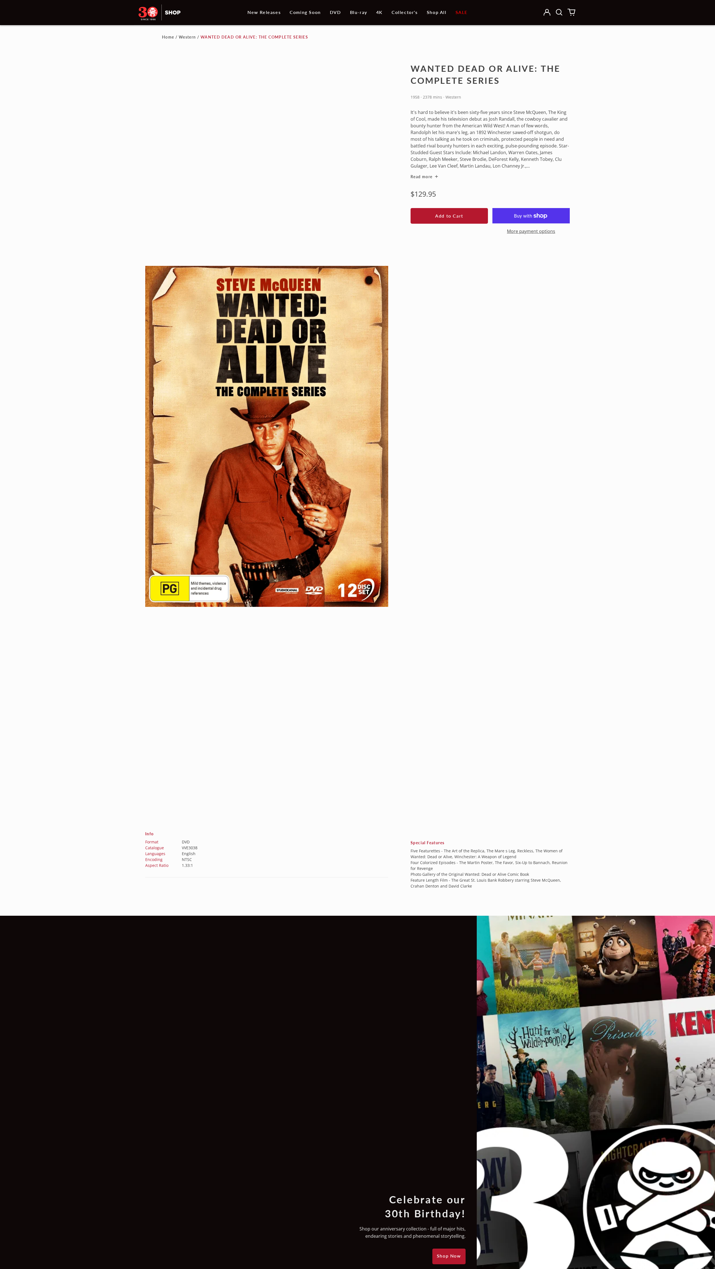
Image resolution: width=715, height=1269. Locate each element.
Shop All (437, 12)
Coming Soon (305, 12)
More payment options (531, 231)
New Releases (264, 12)
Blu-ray (358, 12)
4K (379, 12)
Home (168, 37)
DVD (335, 12)
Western (187, 37)
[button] (559, 12)
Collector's (405, 12)
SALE (462, 12)
